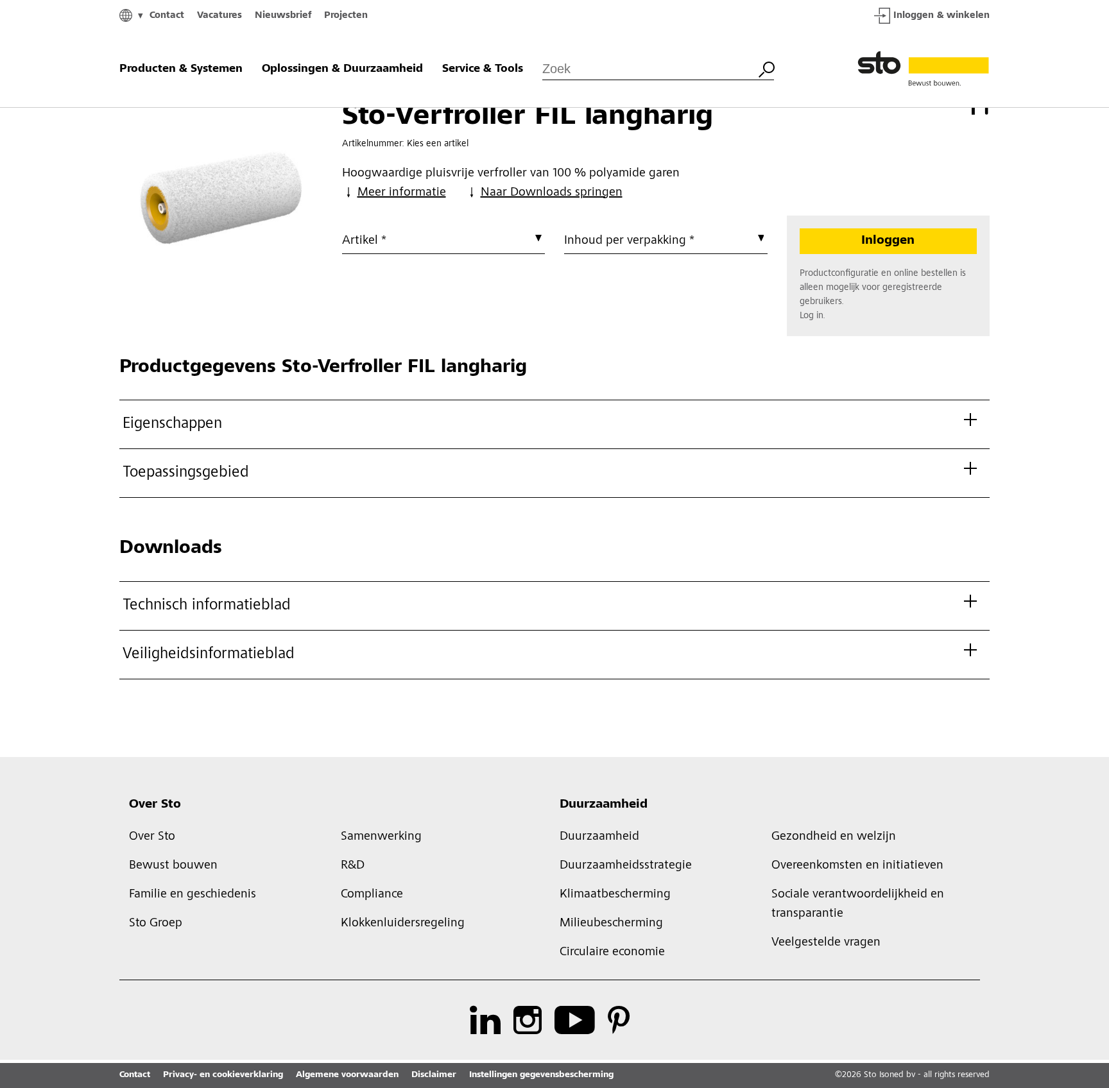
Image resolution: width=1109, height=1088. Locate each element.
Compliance (372, 894)
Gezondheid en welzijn (833, 837)
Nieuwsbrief (283, 16)
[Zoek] (766, 68)
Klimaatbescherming (615, 894)
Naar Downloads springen (552, 193)
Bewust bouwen (173, 866)
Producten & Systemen (181, 69)
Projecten (346, 16)
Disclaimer (433, 1075)
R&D (353, 866)
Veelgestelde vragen (826, 943)
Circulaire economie (612, 952)
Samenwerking (381, 837)
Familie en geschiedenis (192, 894)
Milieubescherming (611, 923)
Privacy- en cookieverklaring (223, 1075)
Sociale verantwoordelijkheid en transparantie (857, 904)
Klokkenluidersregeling (403, 923)
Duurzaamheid (604, 805)
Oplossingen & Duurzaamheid (342, 69)
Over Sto (155, 805)
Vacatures (219, 16)
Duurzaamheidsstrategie (626, 866)
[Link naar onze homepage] (923, 69)
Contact (167, 16)
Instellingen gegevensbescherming (541, 1075)
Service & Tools (482, 69)
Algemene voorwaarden (347, 1075)
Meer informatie (401, 193)
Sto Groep (155, 923)
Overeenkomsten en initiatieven (857, 866)
